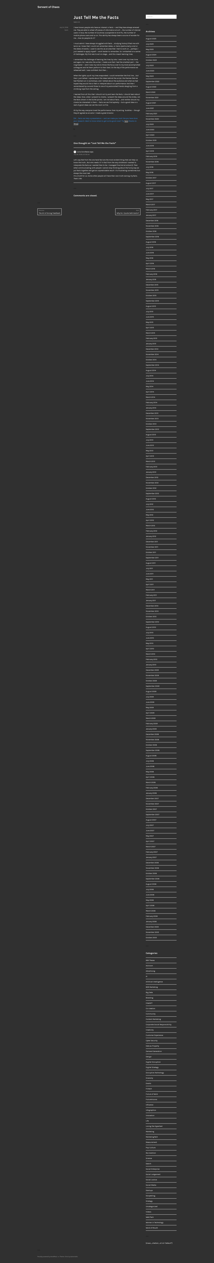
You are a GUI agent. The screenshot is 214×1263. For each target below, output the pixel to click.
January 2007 (151, 857)
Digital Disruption (153, 1062)
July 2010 (149, 633)
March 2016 (150, 269)
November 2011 (152, 547)
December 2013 (152, 413)
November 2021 (152, 97)
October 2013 (151, 424)
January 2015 (151, 344)
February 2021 (151, 113)
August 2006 (151, 884)
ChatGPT (149, 1003)
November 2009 (152, 675)
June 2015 (150, 317)
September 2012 (152, 493)
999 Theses (150, 960)
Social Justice (151, 1180)
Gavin (66, 30)
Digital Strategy (152, 1067)
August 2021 (151, 103)
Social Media (151, 1185)
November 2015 (152, 290)
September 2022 (152, 81)
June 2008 (150, 766)
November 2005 (152, 932)
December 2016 (152, 220)
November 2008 (152, 740)
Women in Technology (154, 1222)
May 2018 (149, 172)
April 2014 (150, 392)
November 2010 (152, 611)
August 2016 (151, 242)
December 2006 (152, 863)
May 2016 (149, 258)
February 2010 (151, 659)
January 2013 (151, 472)
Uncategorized (151, 1206)
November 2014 (152, 354)
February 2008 (152, 788)
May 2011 (149, 579)
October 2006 (151, 873)
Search (148, 1164)
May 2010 (149, 643)
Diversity (149, 1078)
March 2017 (150, 204)
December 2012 (152, 477)
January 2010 (151, 665)
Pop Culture (150, 1148)
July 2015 (149, 311)
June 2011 (149, 574)
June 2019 (150, 146)
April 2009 (150, 713)
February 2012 (151, 531)
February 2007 (152, 852)
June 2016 (150, 253)
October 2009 (151, 681)
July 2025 (150, 44)
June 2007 (150, 830)
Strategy (149, 1201)
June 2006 (150, 895)
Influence (149, 1105)
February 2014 (151, 402)
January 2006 (151, 921)
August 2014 (151, 370)
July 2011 (149, 568)
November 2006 (152, 868)
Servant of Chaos (48, 7)
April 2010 (150, 649)
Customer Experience (154, 1035)
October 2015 (151, 295)
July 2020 (150, 124)
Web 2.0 (77, 22)
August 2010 (151, 627)
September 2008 (152, 750)
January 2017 (151, 215)
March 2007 (150, 847)
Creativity (149, 1030)
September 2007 (152, 814)
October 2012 (151, 488)
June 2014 (150, 381)
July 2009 (150, 697)
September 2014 (152, 365)
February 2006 (152, 916)
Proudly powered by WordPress (47, 1256)
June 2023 (150, 71)
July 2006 (150, 889)
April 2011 (150, 584)
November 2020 (152, 119)
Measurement (151, 1142)
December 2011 (152, 542)
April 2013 (150, 456)
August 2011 (151, 563)
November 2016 (152, 226)
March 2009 (150, 718)
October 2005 (151, 937)
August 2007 (151, 820)
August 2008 (151, 756)
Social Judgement (153, 1174)
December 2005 (152, 927)
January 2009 (151, 729)
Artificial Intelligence (154, 982)
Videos (148, 1212)
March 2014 (150, 397)
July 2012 (149, 504)
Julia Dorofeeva (83, 152)
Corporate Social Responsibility (158, 1024)
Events (148, 1083)
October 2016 (151, 231)
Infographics (151, 1110)
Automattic (74, 1256)
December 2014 (152, 349)
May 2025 (150, 49)
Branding (149, 998)
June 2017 (150, 194)
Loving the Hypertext (154, 1126)
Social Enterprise (152, 1169)
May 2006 (150, 900)
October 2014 (151, 360)
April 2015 (150, 328)
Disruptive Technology (155, 1073)
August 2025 (151, 39)
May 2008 (150, 772)
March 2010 (150, 654)
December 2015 (152, 285)
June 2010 (150, 638)
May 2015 (149, 322)
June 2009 (150, 702)
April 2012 (150, 520)
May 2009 (150, 707)
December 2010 (152, 606)
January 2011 (151, 600)
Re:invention (151, 1153)
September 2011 (152, 558)
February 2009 (152, 723)
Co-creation (150, 1008)
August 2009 (151, 691)
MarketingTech (152, 1137)
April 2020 (150, 135)
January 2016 (151, 279)
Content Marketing (153, 1019)
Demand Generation (154, 1051)
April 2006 (150, 905)
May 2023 (150, 76)
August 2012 (151, 499)
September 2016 (152, 237)
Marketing (150, 1131)
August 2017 (151, 183)
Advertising (150, 971)
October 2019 (151, 140)
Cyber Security (151, 1040)
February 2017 (151, 210)
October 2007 (151, 809)
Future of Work (152, 1094)
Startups (149, 1190)
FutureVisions (151, 1099)
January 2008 (151, 793)
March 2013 (150, 461)
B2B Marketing (152, 987)
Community (150, 1014)
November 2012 (152, 483)
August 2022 (151, 87)
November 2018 (152, 162)
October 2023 (151, 60)
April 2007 (150, 841)
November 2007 (152, 804)
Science (149, 1158)
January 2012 (151, 536)
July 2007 (150, 825)
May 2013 (149, 451)
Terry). (76, 124)
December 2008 (152, 734)
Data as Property (152, 1046)
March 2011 (150, 590)
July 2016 (149, 247)
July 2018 (149, 167)
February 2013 (151, 467)
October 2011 (151, 552)
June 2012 (150, 509)
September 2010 (152, 622)
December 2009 (152, 670)
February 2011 (151, 595)
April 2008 (150, 777)
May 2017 (149, 199)
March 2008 (151, 782)
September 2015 (152, 301)
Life (147, 1121)
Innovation (150, 1115)
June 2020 (150, 130)
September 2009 (152, 686)
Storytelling (150, 1196)
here (126, 121)
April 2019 (150, 151)
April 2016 (150, 263)
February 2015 (151, 338)
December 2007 (152, 798)
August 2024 (151, 55)
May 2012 (149, 515)
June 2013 (150, 445)
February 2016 (151, 274)
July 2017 (149, 188)
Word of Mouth (152, 1228)
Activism (149, 966)
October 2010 (151, 616)
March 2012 (150, 525)
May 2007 (150, 836)
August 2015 (151, 306)
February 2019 (151, 156)
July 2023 (150, 65)
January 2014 (151, 408)
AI (146, 976)
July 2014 (149, 376)
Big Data (149, 992)
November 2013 (152, 418)
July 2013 (149, 440)
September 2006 (152, 879)
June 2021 (150, 108)
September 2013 (152, 429)
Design (148, 1057)
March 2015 (150, 333)
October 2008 (151, 745)
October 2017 (151, 178)
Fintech (149, 1089)
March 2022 (150, 92)
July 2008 (150, 761)
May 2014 (149, 386)
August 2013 (151, 435)
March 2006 (150, 911)
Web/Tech (150, 1217)
